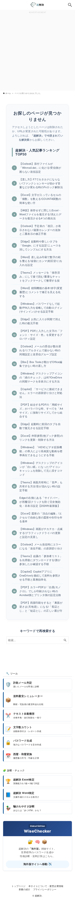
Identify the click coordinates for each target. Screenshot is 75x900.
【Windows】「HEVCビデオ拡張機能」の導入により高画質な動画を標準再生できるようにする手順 (40, 451)
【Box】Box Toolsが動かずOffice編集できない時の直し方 (40, 364)
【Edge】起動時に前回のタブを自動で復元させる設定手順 (40, 426)
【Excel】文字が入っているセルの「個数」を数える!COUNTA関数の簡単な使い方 (40, 199)
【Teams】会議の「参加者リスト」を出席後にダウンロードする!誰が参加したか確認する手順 (40, 560)
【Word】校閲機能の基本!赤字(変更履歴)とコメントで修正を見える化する (40, 292)
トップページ (18, 886)
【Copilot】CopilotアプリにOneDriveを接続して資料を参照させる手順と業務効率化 (40, 575)
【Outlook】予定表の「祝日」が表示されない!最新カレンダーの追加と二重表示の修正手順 (40, 230)
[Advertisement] (37, 51)
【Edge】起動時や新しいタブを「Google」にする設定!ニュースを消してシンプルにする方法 (40, 245)
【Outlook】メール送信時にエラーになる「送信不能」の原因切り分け (40, 546)
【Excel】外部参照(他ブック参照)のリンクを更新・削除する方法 (41, 437)
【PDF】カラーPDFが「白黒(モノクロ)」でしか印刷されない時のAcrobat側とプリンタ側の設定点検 (40, 591)
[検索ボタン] (69, 4)
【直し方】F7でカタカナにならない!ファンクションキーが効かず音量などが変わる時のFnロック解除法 (41, 183)
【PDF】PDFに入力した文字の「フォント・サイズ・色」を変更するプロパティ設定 (40, 335)
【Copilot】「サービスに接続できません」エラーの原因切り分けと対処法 (41, 393)
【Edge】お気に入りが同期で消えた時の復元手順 (40, 321)
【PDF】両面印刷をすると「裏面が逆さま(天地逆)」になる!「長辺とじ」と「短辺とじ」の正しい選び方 (40, 606)
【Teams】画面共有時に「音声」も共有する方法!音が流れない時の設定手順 (40, 486)
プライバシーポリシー (45, 889)
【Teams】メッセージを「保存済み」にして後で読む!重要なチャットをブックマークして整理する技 (39, 276)
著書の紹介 (24, 889)
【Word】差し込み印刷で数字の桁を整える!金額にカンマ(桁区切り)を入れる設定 (40, 261)
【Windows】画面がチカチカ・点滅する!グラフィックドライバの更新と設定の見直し (41, 533)
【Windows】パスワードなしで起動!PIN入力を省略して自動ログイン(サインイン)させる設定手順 (40, 307)
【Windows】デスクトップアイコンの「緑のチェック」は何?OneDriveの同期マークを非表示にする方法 (41, 377)
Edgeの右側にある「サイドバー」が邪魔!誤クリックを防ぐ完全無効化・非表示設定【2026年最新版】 (40, 501)
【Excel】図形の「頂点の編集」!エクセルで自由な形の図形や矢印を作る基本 (40, 517)
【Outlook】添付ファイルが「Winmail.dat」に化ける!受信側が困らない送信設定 (40, 167)
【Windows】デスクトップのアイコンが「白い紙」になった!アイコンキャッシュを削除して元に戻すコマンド (41, 468)
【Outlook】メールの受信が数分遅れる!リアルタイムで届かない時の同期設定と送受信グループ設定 (40, 350)
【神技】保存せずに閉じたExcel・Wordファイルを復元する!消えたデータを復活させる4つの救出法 (40, 214)
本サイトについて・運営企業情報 (45, 886)
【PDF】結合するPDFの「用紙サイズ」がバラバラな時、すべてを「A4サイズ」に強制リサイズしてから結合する (41, 410)
